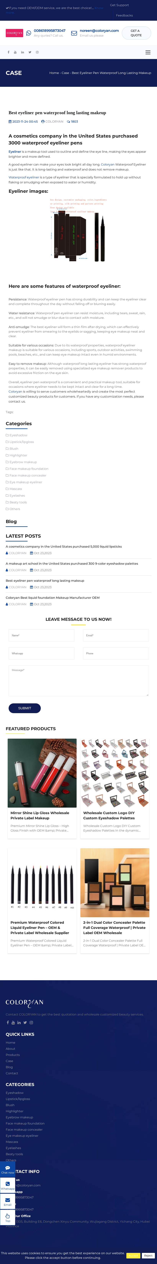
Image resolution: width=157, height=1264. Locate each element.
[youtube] (15, 52)
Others (15, 509)
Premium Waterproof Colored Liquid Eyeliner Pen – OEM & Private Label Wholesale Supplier (40, 927)
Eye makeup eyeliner (26, 482)
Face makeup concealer (28, 475)
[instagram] (37, 52)
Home (54, 73)
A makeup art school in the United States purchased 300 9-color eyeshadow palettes (72, 563)
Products (13, 1055)
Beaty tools (18, 502)
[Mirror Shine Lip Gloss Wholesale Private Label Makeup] (42, 773)
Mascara (16, 489)
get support (119, 5)
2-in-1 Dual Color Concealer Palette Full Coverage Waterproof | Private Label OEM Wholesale (114, 927)
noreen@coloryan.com (99, 31)
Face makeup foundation (29, 469)
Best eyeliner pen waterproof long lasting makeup (111, 73)
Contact (12, 1073)
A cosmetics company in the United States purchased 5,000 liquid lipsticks (64, 546)
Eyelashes (17, 495)
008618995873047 (49, 31)
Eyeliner (15, 151)
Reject (148, 1255)
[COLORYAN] (14, 33)
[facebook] (8, 52)
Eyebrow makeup (23, 462)
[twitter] (30, 52)
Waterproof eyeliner (24, 177)
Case (65, 73)
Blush (14, 448)
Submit (24, 708)
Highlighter (18, 455)
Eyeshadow (18, 435)
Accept (133, 1255)
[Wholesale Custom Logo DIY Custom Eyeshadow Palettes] (114, 773)
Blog (9, 1067)
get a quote (136, 33)
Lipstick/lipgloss (22, 442)
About (10, 1049)
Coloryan (107, 164)
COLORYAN (54, 121)
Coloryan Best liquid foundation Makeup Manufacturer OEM (53, 598)
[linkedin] (22, 52)
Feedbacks (124, 15)
